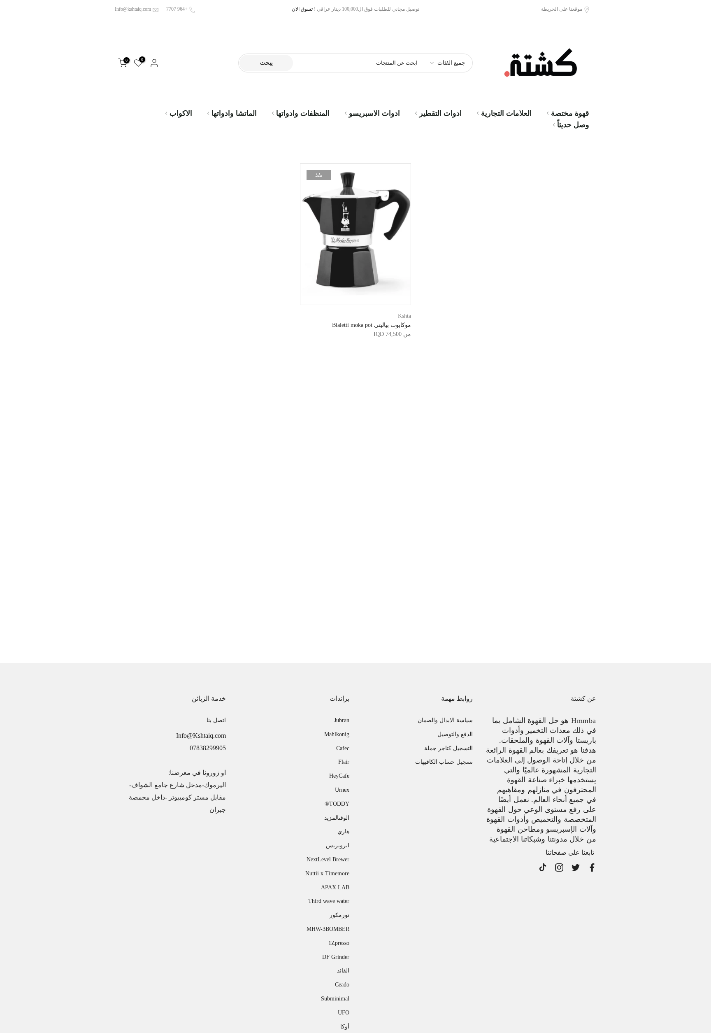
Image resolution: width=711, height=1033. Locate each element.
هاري (343, 831)
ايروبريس (337, 845)
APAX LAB (335, 887)
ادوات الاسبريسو (374, 113)
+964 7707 (177, 9)
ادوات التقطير (440, 113)
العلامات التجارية (506, 113)
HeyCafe (339, 776)
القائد (343, 971)
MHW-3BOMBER (328, 929)
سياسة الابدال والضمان (445, 720)
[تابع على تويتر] (576, 867)
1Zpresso (338, 943)
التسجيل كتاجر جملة (448, 748)
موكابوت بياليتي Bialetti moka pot (371, 325)
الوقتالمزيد (336, 818)
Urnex (342, 790)
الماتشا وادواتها (234, 113)
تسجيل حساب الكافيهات (444, 762)
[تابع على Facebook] (592, 867)
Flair (343, 762)
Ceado (342, 985)
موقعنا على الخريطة (561, 9)
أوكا (344, 1027)
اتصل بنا (216, 720)
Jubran (341, 720)
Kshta (404, 316)
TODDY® (337, 804)
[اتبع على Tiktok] (543, 867)
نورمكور (339, 915)
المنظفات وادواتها (303, 113)
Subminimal (335, 999)
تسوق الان (302, 9)
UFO (343, 1013)
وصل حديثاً (573, 125)
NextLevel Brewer (328, 859)
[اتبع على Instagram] (559, 867)
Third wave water (328, 901)
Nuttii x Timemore (327, 873)
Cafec (342, 748)
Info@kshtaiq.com (133, 9)
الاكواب (181, 113)
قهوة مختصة (570, 113)
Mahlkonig (336, 734)
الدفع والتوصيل (455, 734)
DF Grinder (335, 957)
